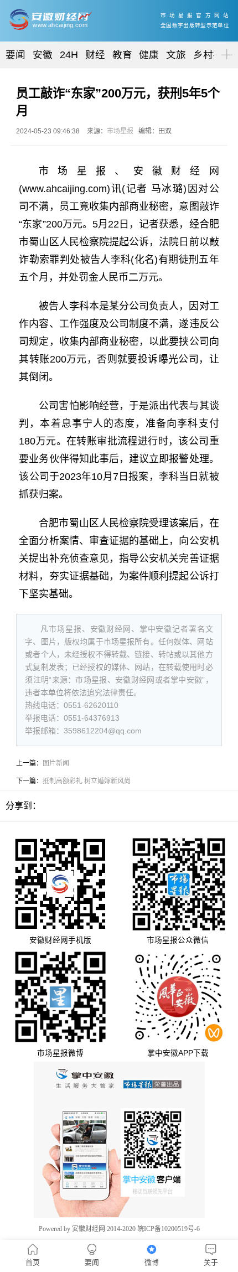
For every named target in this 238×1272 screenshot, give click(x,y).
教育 (122, 54)
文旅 (176, 54)
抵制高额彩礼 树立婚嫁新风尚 (87, 781)
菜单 (224, 45)
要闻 (15, 54)
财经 (95, 54)
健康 (149, 54)
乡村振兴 (213, 54)
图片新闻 (56, 763)
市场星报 (120, 131)
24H (69, 54)
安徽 (43, 54)
